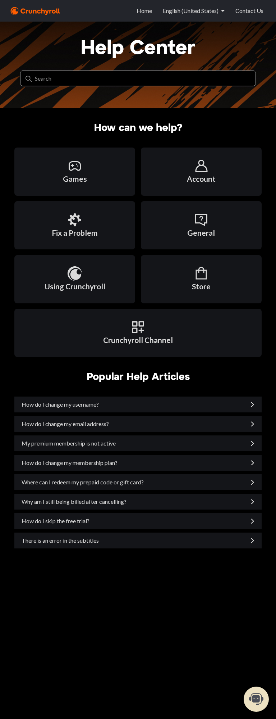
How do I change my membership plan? (70, 462)
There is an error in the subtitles (60, 540)
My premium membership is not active (69, 443)
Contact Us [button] (249, 10)
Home (144, 10)
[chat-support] (256, 699)
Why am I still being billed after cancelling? (74, 501)
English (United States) (190, 10)
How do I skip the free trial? (55, 520)
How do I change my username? (60, 404)
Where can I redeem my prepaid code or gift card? (83, 482)
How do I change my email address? (65, 423)
